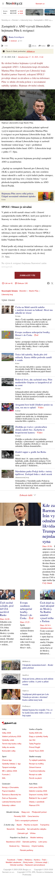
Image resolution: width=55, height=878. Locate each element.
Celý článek (47, 583)
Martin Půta (33, 291)
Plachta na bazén (31, 825)
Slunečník (11, 829)
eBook (34, 45)
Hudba (17, 455)
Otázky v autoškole (36, 802)
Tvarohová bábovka (37, 771)
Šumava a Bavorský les (11, 795)
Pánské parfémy (26, 850)
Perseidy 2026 (20, 816)
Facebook (11, 860)
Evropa (17, 316)
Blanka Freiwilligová (16, 37)
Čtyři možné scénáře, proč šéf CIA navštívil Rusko (7, 609)
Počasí (17, 338)
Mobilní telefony (36, 837)
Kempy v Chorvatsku (10, 787)
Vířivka (32, 833)
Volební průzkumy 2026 (11, 736)
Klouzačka (21, 829)
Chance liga (7, 760)
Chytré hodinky (38, 846)
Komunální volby (8, 751)
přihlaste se (31, 51)
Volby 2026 (6, 733)
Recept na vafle (35, 774)
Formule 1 (6, 774)
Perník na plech (35, 778)
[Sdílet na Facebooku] (48, 283)
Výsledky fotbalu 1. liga (11, 764)
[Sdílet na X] (52, 283)
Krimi (4, 200)
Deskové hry (14, 846)
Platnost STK (34, 805)
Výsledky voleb (8, 740)
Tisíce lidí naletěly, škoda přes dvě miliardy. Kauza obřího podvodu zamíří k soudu (33, 357)
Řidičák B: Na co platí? (38, 798)
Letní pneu (42, 842)
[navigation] (3, 4)
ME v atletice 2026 (9, 771)
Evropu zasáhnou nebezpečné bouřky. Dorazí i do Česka (32, 334)
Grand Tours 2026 (36, 751)
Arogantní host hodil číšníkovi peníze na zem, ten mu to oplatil (34, 406)
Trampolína (44, 825)
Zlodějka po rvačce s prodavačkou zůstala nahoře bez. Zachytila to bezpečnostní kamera (31, 429)
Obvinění (22, 291)
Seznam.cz (40, 4)
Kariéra (37, 860)
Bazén (19, 825)
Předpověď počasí (39, 812)
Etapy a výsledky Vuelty (38, 736)
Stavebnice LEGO (13, 842)
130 (52, 46)
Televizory (25, 846)
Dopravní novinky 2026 (38, 795)
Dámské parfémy (29, 842)
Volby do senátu (8, 747)
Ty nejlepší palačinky (37, 760)
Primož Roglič (34, 747)
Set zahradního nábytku (36, 829)
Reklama (28, 860)
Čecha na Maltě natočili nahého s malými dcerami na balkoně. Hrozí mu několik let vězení (34, 310)
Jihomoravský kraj (22, 477)
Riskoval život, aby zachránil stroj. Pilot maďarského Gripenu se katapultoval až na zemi (33, 382)
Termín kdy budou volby (11, 744)
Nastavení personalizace (35, 865)
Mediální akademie (13, 862)
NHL (4, 778)
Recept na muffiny (36, 764)
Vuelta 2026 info (35, 733)
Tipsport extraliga (9, 767)
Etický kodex (28, 862)
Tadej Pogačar (35, 744)
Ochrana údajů (41, 862)
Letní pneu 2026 (35, 787)
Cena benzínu (33, 816)
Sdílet (43, 45)
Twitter (20, 860)
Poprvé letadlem (8, 791)
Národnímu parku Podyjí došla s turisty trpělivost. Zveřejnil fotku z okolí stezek (33, 473)
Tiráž (44, 860)
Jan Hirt (32, 740)
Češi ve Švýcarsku (9, 798)
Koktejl (17, 411)
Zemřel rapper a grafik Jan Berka (30, 451)
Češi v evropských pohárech (26, 820)
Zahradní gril (23, 833)
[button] (27, 104)
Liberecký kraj (7, 294)
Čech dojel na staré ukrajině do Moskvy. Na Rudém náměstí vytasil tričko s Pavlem (47, 612)
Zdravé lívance (35, 767)
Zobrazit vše (27, 275)
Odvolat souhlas (16, 865)
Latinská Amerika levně (11, 802)
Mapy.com (25, 812)
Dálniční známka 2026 (38, 791)
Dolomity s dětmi (8, 805)
